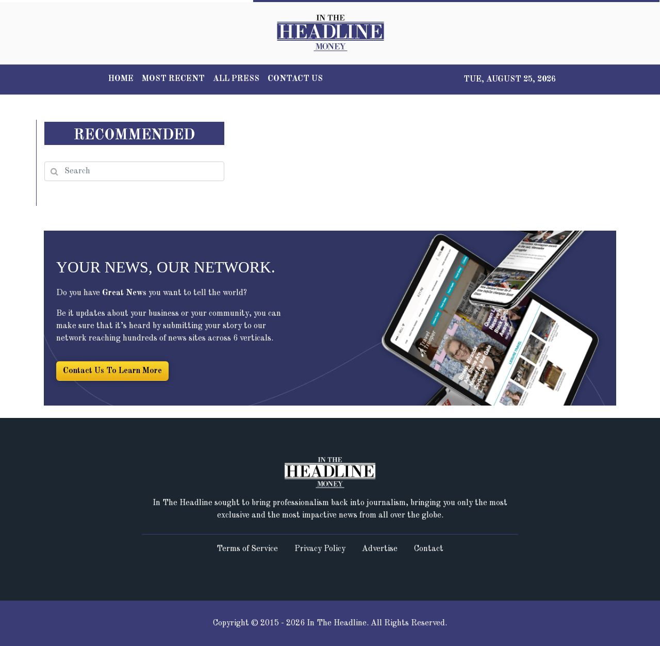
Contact (428, 549)
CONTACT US (295, 79)
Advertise (380, 549)
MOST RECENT (173, 79)
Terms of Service (247, 549)
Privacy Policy (319, 549)
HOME (121, 79)
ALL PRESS (236, 79)
